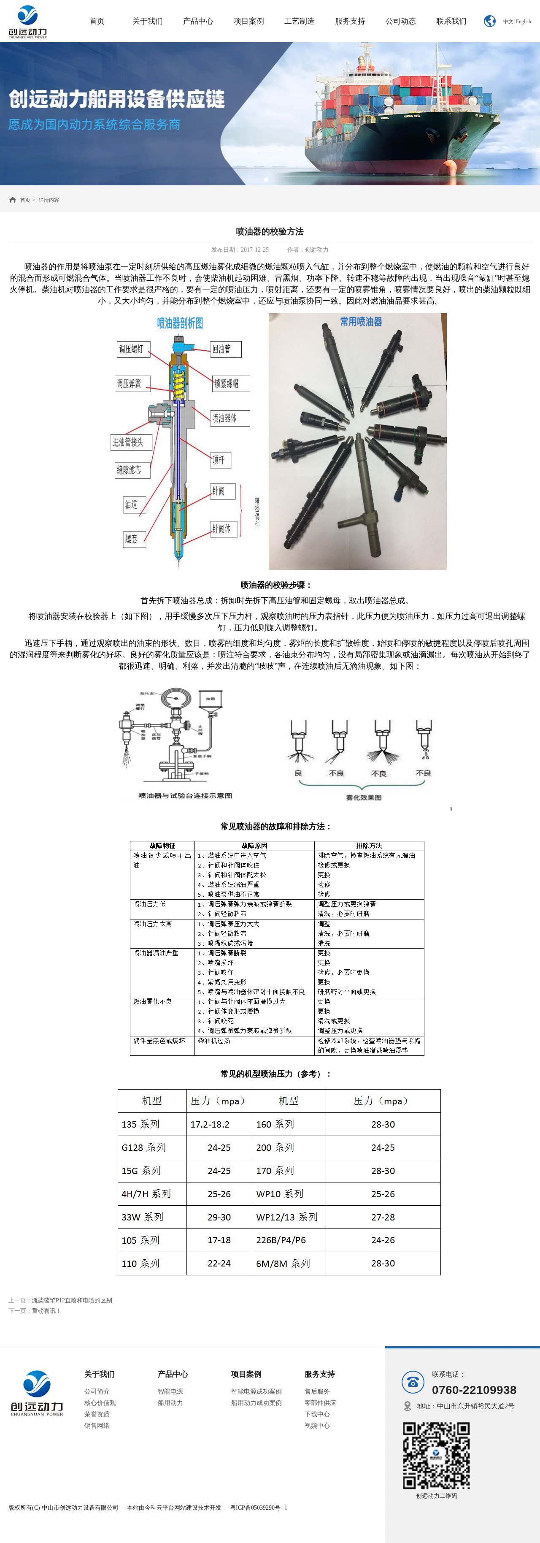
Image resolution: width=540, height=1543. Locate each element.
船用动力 (170, 1402)
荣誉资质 (97, 1414)
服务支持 (320, 1374)
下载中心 (317, 1414)
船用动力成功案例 (256, 1402)
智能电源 (170, 1391)
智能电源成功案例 (256, 1391)
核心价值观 (100, 1402)
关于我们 (99, 1374)
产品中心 (173, 1374)
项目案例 (246, 1374)
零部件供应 (320, 1402)
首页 (25, 200)
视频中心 (317, 1425)
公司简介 (97, 1391)
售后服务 (317, 1391)
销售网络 (97, 1425)
